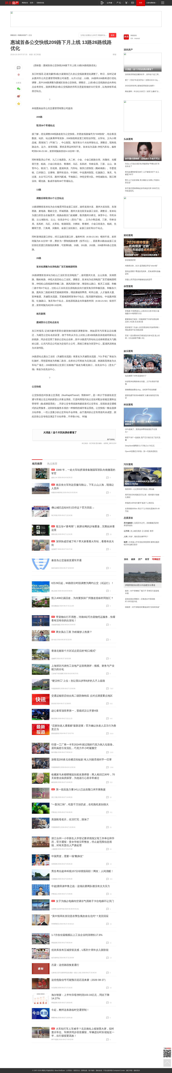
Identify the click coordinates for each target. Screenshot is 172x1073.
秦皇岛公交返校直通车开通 (66, 560)
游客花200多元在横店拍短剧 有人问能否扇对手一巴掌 (81, 759)
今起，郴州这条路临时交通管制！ (70, 1009)
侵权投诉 (137, 1070)
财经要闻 (128, 235)
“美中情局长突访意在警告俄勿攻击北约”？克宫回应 (80, 916)
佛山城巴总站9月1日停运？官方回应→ (72, 507)
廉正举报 (129, 1070)
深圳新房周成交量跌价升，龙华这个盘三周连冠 (142, 74)
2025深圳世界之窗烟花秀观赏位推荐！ (140, 86)
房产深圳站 (111, 439)
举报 (114, 54)
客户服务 (92, 1070)
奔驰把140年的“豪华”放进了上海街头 (139, 503)
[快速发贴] (19, 68)
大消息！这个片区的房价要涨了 (60, 432)
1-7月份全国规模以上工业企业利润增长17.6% (76, 935)
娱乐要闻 (128, 351)
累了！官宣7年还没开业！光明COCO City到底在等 (142, 80)
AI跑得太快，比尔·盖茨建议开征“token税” (141, 266)
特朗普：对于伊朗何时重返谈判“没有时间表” (142, 607)
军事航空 (156, 559)
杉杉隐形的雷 (130, 260)
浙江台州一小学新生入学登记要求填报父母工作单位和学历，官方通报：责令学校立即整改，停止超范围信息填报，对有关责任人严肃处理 (82, 842)
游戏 (126, 559)
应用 (31, 3)
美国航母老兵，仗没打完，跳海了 (70, 819)
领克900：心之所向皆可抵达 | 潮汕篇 (139, 489)
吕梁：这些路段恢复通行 (65, 965)
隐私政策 (99, 1070)
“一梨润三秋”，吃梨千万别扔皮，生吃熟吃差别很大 (80, 804)
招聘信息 (84, 1070)
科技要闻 (128, 404)
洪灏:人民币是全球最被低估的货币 (138, 280)
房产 (140, 559)
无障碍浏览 (40, 3)
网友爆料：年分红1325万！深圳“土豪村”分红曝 (142, 91)
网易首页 (25, 3)
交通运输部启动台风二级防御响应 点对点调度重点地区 (82, 695)
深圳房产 (128, 49)
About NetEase (60, 1070)
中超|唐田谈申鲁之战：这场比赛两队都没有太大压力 (80, 886)
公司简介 (69, 1070)
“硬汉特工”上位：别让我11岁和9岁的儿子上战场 (78, 680)
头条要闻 (128, 139)
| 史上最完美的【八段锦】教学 (138, 531)
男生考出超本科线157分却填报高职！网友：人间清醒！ (82, 871)
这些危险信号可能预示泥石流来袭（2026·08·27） (79, 979)
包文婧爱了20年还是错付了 (135, 376)
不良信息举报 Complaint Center (114, 1070)
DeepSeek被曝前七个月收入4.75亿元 (139, 446)
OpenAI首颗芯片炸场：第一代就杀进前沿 (141, 451)
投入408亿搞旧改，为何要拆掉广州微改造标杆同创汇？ (82, 598)
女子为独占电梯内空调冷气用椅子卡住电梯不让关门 (85, 901)
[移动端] (102, 2)
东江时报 (37, 54)
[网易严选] (119, 2)
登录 (140, 3)
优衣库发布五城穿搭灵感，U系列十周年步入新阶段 (80, 950)
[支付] (127, 2)
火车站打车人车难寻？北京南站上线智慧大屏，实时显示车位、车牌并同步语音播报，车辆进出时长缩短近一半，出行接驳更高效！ (82, 1032)
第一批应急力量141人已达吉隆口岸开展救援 (81, 789)
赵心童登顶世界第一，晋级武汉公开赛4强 (74, 710)
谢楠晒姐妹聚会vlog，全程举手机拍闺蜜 (141, 390)
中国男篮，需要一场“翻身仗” (67, 856)
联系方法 (77, 1070)
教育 (147, 559)
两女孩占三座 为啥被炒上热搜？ (74, 632)
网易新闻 (134, 35)
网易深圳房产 (22, 35)
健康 (133, 559)
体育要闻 (128, 286)
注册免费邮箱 (150, 3)
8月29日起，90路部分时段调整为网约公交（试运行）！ (82, 583)
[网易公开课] (110, 2)
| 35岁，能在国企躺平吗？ (136, 536)
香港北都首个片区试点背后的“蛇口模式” (73, 650)
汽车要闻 (128, 464)
